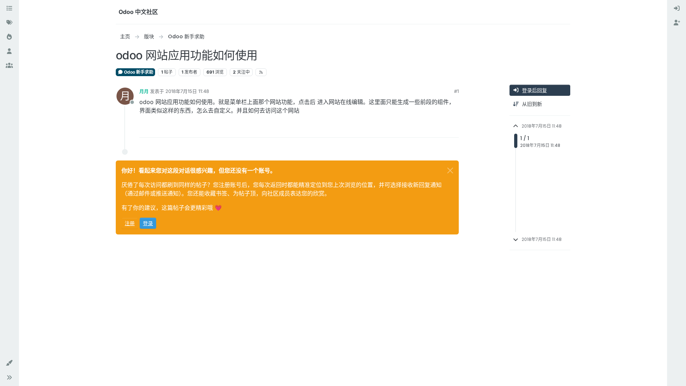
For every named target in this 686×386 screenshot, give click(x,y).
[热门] (9, 37)
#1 (456, 91)
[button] (9, 363)
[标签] (9, 23)
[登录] (676, 8)
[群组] (9, 65)
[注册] (676, 23)
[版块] (9, 8)
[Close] (450, 170)
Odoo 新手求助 (138, 72)
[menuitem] (676, 8)
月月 (144, 91)
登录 (148, 223)
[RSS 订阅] (261, 72)
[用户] (9, 51)
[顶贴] (427, 128)
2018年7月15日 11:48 (187, 91)
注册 (130, 223)
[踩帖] (452, 128)
